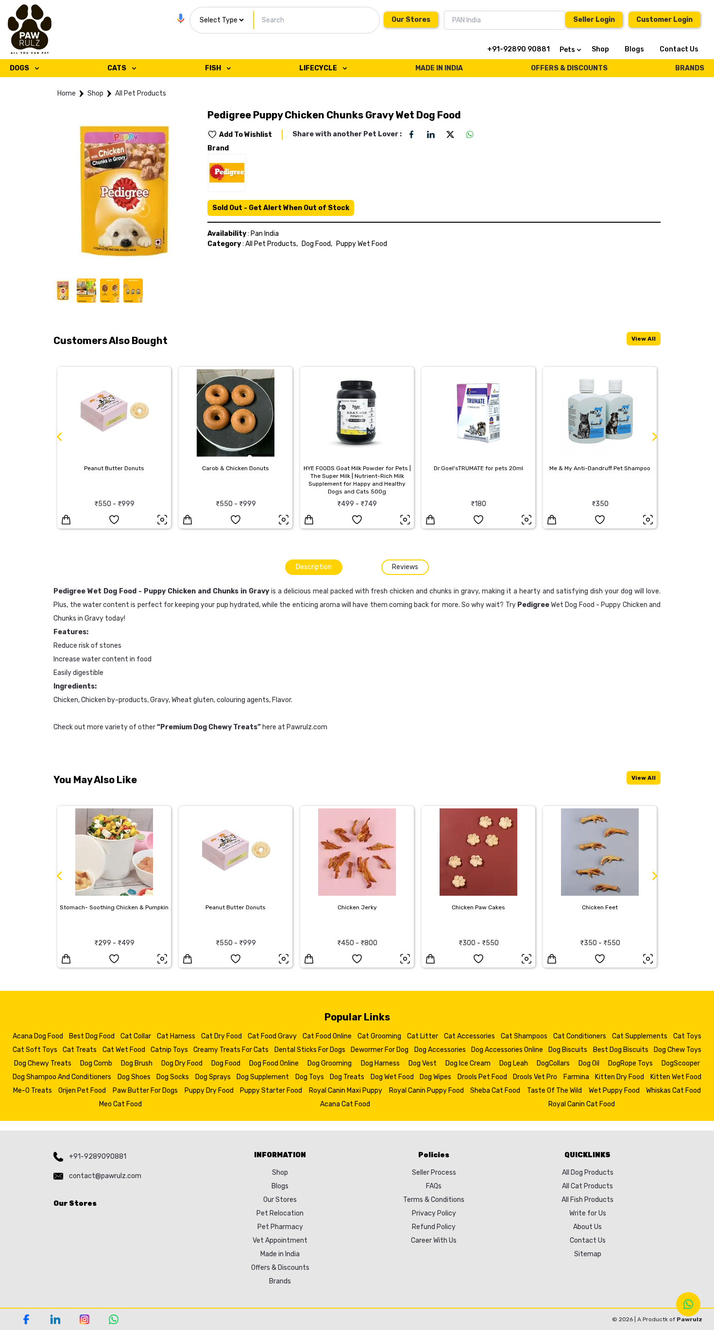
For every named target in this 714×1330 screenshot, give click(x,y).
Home (66, 93)
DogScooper (681, 1063)
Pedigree (533, 605)
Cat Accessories (469, 1036)
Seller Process (434, 1172)
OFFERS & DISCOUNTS (569, 68)
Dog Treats (347, 1077)
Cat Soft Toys (35, 1050)
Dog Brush (137, 1063)
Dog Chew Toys (677, 1050)
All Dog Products (587, 1172)
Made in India (280, 1254)
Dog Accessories (440, 1050)
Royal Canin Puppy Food (426, 1090)
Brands (280, 1281)
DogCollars (553, 1063)
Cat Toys (687, 1036)
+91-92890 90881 (518, 49)
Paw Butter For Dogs (145, 1090)
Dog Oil (588, 1063)
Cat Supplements (639, 1036)
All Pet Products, (271, 244)
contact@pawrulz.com (105, 1176)
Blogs (634, 49)
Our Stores (410, 20)
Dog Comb (96, 1063)
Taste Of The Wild (554, 1090)
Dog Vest (422, 1063)
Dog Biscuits (567, 1050)
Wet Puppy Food (614, 1090)
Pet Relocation (280, 1213)
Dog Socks (172, 1077)
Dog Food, (317, 244)
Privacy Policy (434, 1213)
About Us (587, 1227)
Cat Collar (135, 1036)
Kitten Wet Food (675, 1077)
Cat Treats (80, 1050)
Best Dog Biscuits (620, 1050)
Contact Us (679, 49)
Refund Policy (434, 1227)
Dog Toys (309, 1077)
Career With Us (434, 1240)
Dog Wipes (435, 1077)
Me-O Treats (32, 1090)
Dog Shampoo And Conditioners (62, 1077)
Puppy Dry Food (209, 1090)
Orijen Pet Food (82, 1090)
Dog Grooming (329, 1063)
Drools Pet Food (482, 1077)
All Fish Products (587, 1200)
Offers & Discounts (280, 1268)
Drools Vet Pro (535, 1077)
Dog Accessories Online (507, 1050)
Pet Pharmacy (280, 1227)
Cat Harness (176, 1036)
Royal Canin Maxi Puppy (345, 1090)
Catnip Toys (169, 1050)
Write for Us (587, 1213)
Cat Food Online (327, 1036)
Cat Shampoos (524, 1036)
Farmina (576, 1077)
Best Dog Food (92, 1036)
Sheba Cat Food (495, 1090)
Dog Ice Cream (468, 1063)
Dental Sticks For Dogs (309, 1050)
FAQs (434, 1186)
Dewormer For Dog (379, 1050)
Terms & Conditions (433, 1200)
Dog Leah (513, 1063)
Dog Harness (380, 1063)
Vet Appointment (280, 1240)
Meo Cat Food (120, 1104)
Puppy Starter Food (271, 1090)
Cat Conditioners (579, 1036)
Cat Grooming (379, 1036)
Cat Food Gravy (272, 1036)
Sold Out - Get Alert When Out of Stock (280, 208)
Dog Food (225, 1063)
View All (643, 338)
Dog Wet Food (392, 1077)
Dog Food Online (274, 1063)
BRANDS (689, 68)
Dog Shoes (134, 1077)
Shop (600, 49)
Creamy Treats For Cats (231, 1050)
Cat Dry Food (221, 1036)
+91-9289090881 (97, 1156)
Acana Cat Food (345, 1104)
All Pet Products (140, 93)
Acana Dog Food (38, 1036)
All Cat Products (587, 1186)
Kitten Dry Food (619, 1077)
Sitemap (587, 1254)
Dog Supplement (263, 1077)
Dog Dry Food (182, 1063)
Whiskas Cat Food (673, 1090)
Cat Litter (422, 1036)
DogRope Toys (630, 1063)
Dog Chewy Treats (42, 1063)
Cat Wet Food (123, 1050)
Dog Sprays (213, 1077)
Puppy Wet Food (361, 244)
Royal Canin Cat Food (581, 1104)
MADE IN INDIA (439, 68)
